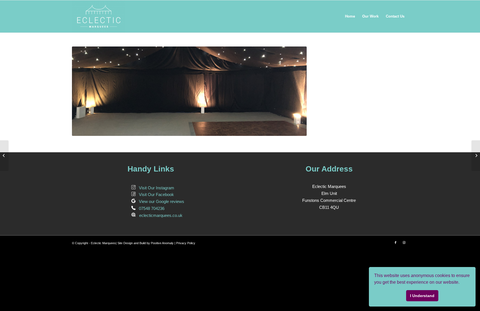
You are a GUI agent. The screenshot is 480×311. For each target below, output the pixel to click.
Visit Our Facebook (155, 194)
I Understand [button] (422, 295)
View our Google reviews (160, 201)
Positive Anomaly (162, 243)
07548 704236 (150, 208)
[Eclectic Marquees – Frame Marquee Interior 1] (4, 155)
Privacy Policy (185, 243)
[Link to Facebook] (395, 242)
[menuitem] (350, 16)
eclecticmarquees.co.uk (159, 215)
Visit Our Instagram (155, 187)
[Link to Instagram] (404, 242)
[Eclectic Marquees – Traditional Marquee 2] (475, 155)
